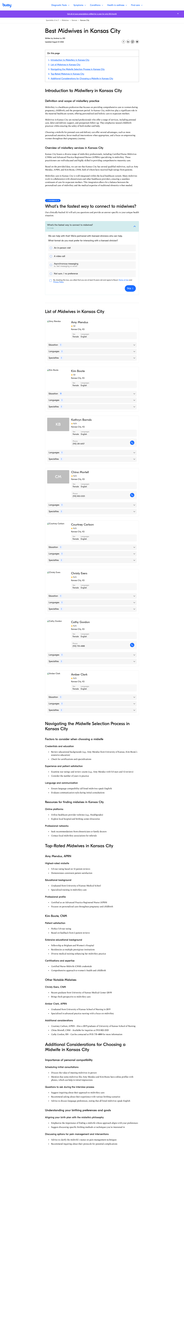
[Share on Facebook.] (123, 41)
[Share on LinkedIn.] (128, 41)
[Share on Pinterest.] (132, 41)
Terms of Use (124, 280)
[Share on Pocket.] (137, 41)
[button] (92, 226)
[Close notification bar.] (177, 13)
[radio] (92, 248)
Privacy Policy (58, 282)
